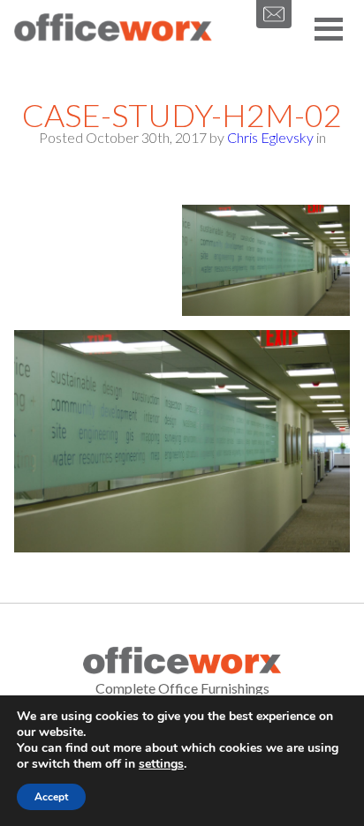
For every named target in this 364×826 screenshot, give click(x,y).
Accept (51, 797)
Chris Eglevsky (270, 137)
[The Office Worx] (113, 28)
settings (161, 764)
